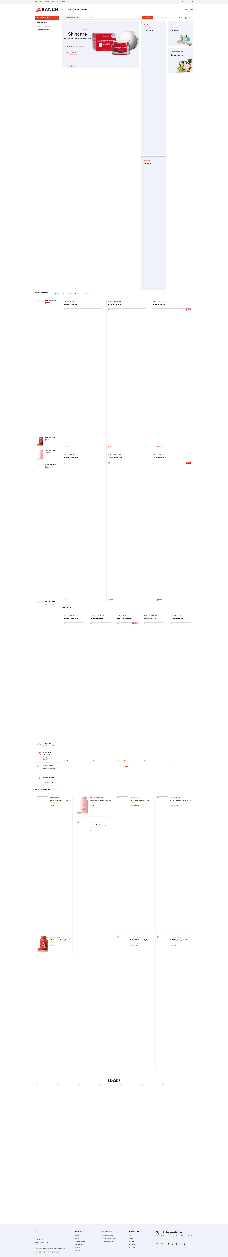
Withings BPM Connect (159, 457)
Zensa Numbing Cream (115, 457)
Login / (186, 9)
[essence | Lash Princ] (154, 689)
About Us (76, 9)
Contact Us (85, 9)
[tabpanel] (83, 452)
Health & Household (42, 22)
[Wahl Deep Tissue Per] (40, 667)
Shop (69, 9)
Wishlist (77, 1247)
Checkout (131, 1238)
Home (63, 9)
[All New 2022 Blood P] (162, 863)
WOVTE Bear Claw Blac (124, 618)
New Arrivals (67, 294)
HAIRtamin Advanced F (71, 304)
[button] (185, 18)
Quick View (83, 439)
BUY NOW (75, 53)
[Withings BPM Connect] (172, 528)
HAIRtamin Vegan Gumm (71, 457)
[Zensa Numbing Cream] (40, 530)
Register (190, 9)
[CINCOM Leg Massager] (162, 1002)
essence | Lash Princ (150, 618)
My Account (132, 1244)
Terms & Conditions (80, 1241)
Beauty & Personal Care (43, 26)
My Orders (131, 1241)
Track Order (132, 1247)
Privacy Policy (79, 1244)
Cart (130, 1235)
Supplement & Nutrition (43, 29)
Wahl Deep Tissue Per (159, 304)
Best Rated (87, 294)
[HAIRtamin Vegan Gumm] (40, 441)
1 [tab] (126, 766)
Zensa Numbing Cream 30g (53, 464)
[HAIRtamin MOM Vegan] (40, 455)
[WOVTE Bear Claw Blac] (127, 689)
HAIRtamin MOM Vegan (115, 304)
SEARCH (147, 17)
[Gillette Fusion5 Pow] (100, 689)
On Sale (77, 294)
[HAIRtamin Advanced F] (40, 366)
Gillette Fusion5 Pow (96, 618)
